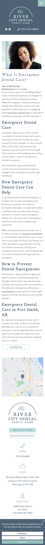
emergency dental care (18, 112)
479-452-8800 (30, 29)
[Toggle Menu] (41, 3)
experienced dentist (32, 233)
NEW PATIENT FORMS (22, 430)
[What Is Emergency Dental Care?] (22, 53)
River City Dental (20, 89)
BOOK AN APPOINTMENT (22, 436)
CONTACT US (16, 347)
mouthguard (8, 291)
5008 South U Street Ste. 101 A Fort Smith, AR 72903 (22, 509)
